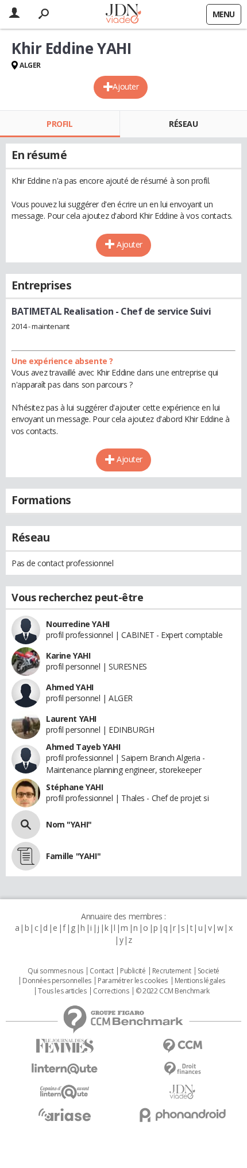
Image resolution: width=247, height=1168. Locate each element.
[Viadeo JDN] (182, 1092)
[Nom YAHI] (25, 824)
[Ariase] (65, 1114)
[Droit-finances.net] (182, 1069)
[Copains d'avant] (65, 1092)
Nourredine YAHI (78, 623)
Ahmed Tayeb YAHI (83, 746)
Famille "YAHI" (73, 855)
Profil (59, 123)
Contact (101, 971)
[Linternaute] (65, 1068)
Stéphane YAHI (74, 787)
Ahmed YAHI (70, 687)
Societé (208, 971)
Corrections (111, 991)
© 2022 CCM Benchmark (173, 991)
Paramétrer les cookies (133, 981)
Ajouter (125, 86)
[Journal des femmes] (65, 1046)
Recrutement (171, 971)
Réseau (183, 123)
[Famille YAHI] (25, 856)
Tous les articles (62, 991)
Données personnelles (56, 981)
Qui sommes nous (55, 971)
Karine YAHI (68, 655)
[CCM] (182, 1046)
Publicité (132, 971)
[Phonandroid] (182, 1115)
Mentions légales (200, 981)
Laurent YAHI (71, 718)
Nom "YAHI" (69, 824)
